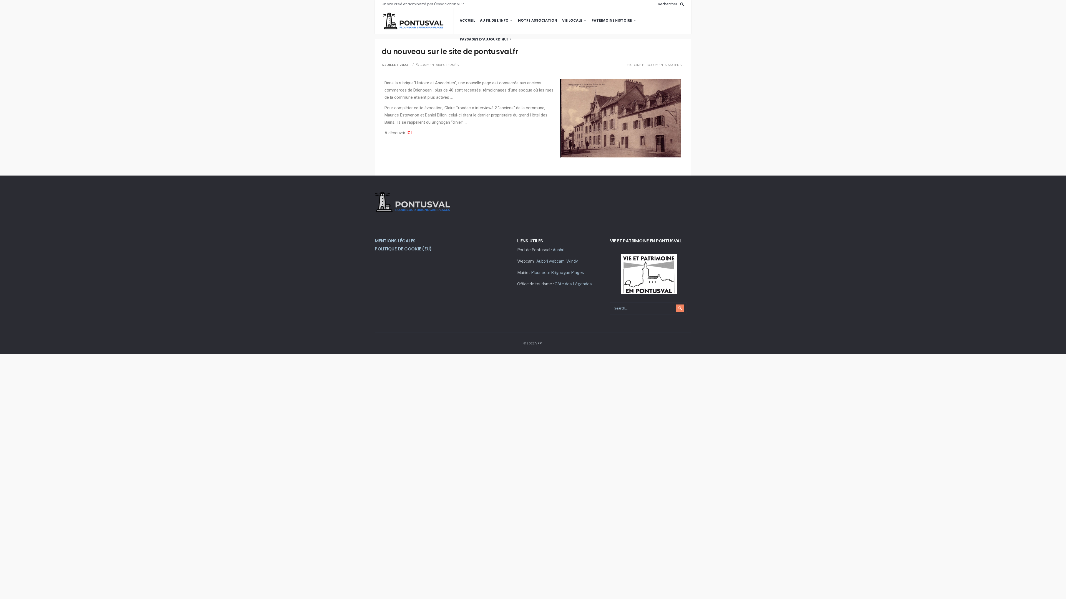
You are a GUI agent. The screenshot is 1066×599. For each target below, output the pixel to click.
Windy (572, 261)
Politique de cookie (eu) (403, 249)
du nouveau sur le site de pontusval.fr (450, 52)
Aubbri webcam (550, 261)
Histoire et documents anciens (654, 65)
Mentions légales (395, 241)
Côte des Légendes (573, 283)
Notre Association (537, 20)
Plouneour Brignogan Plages (557, 272)
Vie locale (572, 20)
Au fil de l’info (494, 20)
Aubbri (558, 249)
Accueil (467, 20)
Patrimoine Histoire (612, 20)
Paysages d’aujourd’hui (484, 39)
